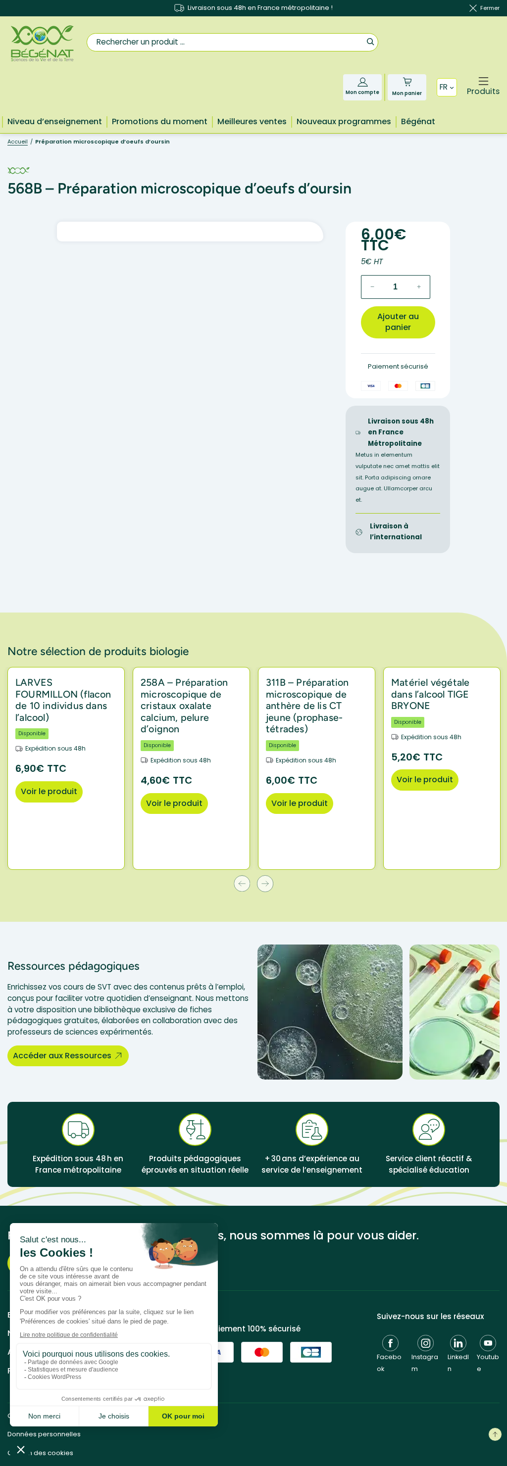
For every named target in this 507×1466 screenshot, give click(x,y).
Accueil (17, 141)
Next (265, 883)
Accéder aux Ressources (62, 1055)
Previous (242, 883)
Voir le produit (49, 791)
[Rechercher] (370, 41)
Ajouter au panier (398, 322)
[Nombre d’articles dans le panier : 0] (407, 82)
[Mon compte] (362, 82)
